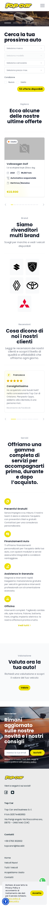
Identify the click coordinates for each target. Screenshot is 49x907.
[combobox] (24, 48)
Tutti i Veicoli (11, 867)
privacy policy (29, 762)
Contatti (8, 877)
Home (7, 857)
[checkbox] (5, 82)
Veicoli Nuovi (11, 862)
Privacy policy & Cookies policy (12, 900)
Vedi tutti (24, 625)
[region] (24, 171)
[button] (5, 901)
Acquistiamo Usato (14, 872)
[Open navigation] (42, 5)
